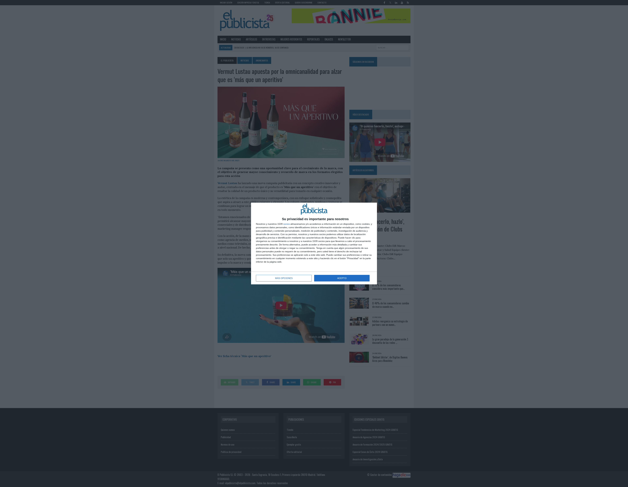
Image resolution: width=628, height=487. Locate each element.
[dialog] (314, 243)
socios (286, 224)
